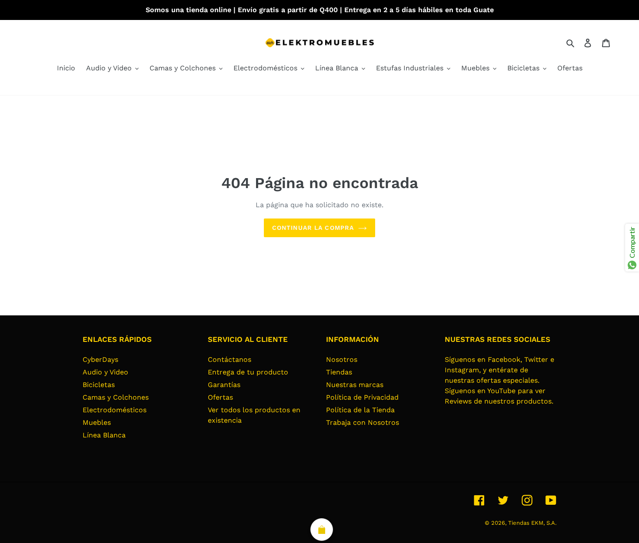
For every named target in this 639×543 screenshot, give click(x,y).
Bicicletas (99, 385)
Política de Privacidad (362, 397)
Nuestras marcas (354, 385)
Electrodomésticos (114, 410)
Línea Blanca (104, 435)
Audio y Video (105, 372)
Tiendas (339, 372)
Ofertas (220, 397)
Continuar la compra (313, 227)
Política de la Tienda (360, 410)
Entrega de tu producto (248, 372)
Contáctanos (229, 359)
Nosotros (341, 359)
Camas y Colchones (116, 397)
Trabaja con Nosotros (362, 422)
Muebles (97, 422)
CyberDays (100, 359)
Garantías (224, 385)
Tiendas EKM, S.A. (532, 523)
